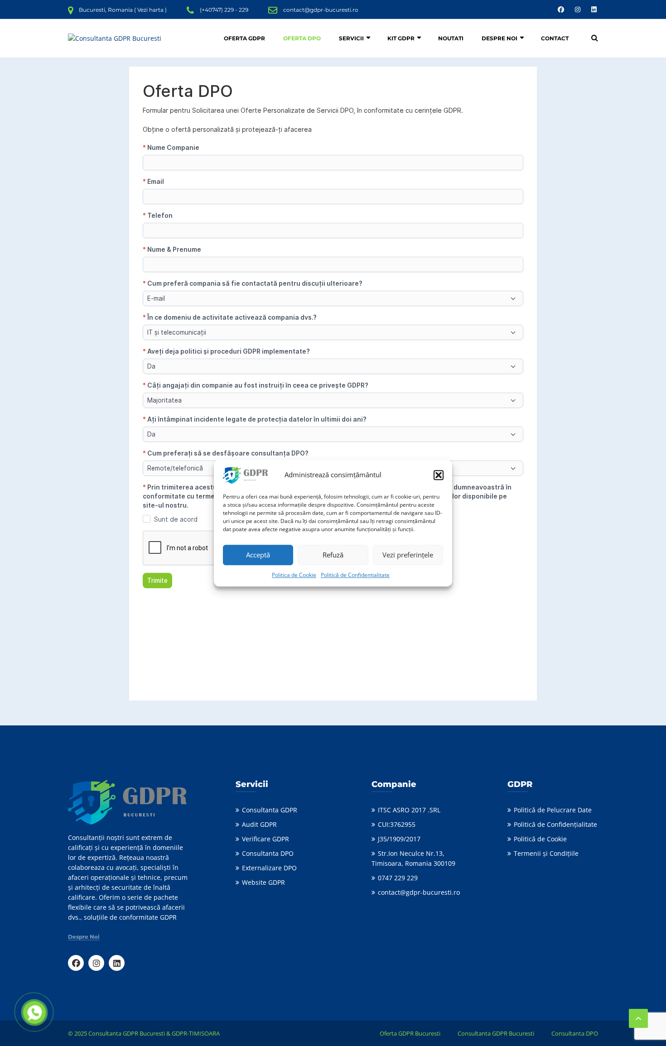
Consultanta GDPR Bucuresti (496, 1033)
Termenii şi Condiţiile (546, 853)
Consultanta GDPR (269, 810)
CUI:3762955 (396, 824)
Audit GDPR (259, 824)
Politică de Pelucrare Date (553, 810)
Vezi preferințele (407, 554)
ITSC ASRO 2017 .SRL (409, 810)
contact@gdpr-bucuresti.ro (320, 9)
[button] (438, 475)
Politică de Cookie (540, 839)
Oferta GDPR (244, 38)
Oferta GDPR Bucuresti (410, 1033)
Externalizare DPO (269, 868)
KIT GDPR (401, 38)
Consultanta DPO (268, 853)
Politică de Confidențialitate (355, 575)
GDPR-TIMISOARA (196, 1033)
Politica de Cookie (294, 575)
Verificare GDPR (265, 839)
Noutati (450, 38)
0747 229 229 (398, 877)
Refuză (333, 554)
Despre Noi (499, 38)
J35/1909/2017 (399, 839)
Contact (555, 38)
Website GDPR (263, 882)
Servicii (351, 38)
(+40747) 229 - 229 (224, 9)
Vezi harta (150, 9)
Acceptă (258, 554)
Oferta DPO (302, 38)
